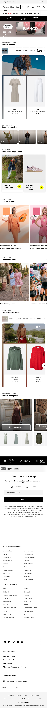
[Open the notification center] (33, 7)
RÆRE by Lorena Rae (10, 595)
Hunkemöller (7, 601)
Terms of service (9, 699)
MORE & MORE (29, 611)
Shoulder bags (28, 579)
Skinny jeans (7, 557)
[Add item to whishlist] (22, 78)
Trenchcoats (28, 573)
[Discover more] (23, 65)
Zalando (36, 705)
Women (6, 7)
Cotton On (6, 598)
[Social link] (4, 642)
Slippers (5, 563)
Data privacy (35, 695)
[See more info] (8, 58)
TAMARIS (6, 592)
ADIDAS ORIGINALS (9, 617)
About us (11, 695)
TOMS (5, 611)
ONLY (4, 589)
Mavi (25, 614)
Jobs (25, 695)
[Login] (28, 7)
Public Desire (28, 598)
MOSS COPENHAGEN (31, 608)
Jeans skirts (6, 573)
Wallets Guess (28, 563)
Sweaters (27, 576)
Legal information (25, 699)
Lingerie (26, 560)
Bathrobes (6, 576)
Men (12, 7)
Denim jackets (7, 560)
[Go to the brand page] (23, 29)
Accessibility (38, 699)
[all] (23, 50)
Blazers (5, 554)
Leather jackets (8, 570)
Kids (17, 7)
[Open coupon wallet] (23, 7)
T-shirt (5, 579)
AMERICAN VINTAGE (9, 608)
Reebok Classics (29, 617)
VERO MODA (7, 614)
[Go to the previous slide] (38, 31)
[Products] (16, 438)
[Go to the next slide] (42, 31)
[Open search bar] (42, 13)
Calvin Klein (6, 604)
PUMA (26, 604)
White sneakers (29, 554)
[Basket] (44, 7)
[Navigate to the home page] (14, 633)
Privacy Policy (7, 510)
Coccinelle (27, 592)
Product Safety (23, 702)
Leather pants (29, 551)
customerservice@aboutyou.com (15, 514)
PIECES (26, 595)
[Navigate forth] (38, 13)
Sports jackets (7, 551)
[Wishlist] (38, 7)
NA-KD (26, 589)
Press (19, 695)
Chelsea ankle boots (30, 557)
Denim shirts (28, 567)
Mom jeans (27, 570)
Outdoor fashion (8, 567)
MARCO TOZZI (28, 601)
